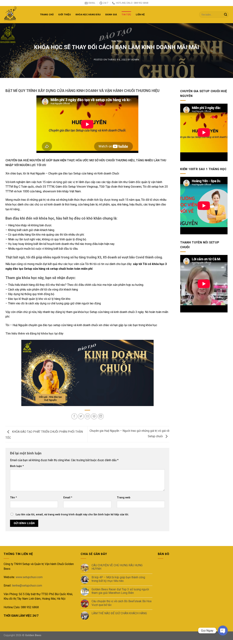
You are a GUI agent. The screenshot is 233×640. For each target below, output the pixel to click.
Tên (13, 497)
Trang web (123, 497)
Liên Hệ (140, 14)
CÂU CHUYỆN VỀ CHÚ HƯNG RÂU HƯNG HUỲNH (117, 567)
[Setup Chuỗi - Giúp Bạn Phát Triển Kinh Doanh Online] (19, 14)
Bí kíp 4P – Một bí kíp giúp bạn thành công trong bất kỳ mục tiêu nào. (118, 579)
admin (135, 59)
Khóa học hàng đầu (88, 14)
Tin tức (126, 14)
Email (67, 497)
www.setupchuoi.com (29, 577)
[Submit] (225, 14)
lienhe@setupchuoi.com (27, 585)
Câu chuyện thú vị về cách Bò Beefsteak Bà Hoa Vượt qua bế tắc (121, 602)
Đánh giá (111, 14)
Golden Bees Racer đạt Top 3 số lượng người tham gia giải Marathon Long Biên (120, 591)
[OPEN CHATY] (223, 630)
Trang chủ (47, 14)
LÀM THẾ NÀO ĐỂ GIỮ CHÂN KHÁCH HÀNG (119, 613)
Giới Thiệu (64, 14)
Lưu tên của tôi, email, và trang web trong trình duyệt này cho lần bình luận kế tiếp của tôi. (72, 514)
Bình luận (17, 466)
